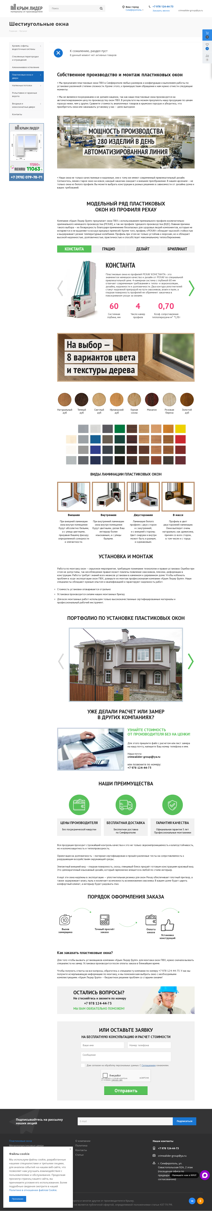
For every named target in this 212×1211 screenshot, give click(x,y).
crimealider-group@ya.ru (172, 1155)
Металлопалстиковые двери (26, 1145)
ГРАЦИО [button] (108, 249)
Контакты (81, 1150)
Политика (81, 1145)
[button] (192, 288)
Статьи (79, 1154)
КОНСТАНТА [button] (74, 249)
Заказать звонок (161, 10)
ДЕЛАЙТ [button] (143, 249)
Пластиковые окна (20, 1140)
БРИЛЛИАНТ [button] (177, 249)
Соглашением (149, 1065)
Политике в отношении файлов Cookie (32, 1190)
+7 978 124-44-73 (163, 6)
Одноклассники (200, 1201)
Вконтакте (192, 1201)
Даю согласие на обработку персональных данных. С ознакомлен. (128, 1065)
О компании (82, 1140)
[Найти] (101, 8)
